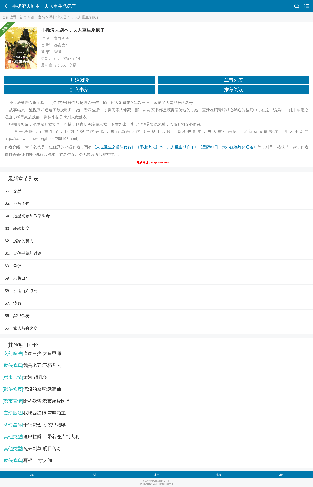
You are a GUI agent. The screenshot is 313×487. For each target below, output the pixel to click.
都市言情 (38, 17)
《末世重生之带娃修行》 (113, 147)
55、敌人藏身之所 (21, 328)
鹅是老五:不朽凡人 (31, 365)
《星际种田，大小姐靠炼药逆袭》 (227, 147)
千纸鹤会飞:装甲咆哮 (34, 424)
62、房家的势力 (19, 240)
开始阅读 (79, 80)
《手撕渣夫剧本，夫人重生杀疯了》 (166, 147)
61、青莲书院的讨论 (23, 253)
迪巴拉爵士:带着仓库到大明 (40, 436)
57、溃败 (13, 303)
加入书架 (79, 89)
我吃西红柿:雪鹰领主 (34, 412)
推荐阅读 (233, 89)
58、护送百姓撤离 (21, 290)
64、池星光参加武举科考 (27, 216)
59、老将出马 (17, 278)
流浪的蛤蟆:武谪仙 (31, 389)
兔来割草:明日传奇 (31, 448)
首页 (23, 17)
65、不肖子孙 (17, 203)
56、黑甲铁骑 (17, 315)
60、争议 (13, 266)
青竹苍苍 (61, 38)
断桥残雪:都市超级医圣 (36, 401)
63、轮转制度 (17, 228)
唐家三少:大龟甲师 (31, 353)
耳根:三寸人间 (27, 460)
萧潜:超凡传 (24, 377)
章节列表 (233, 80)
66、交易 (68, 65)
